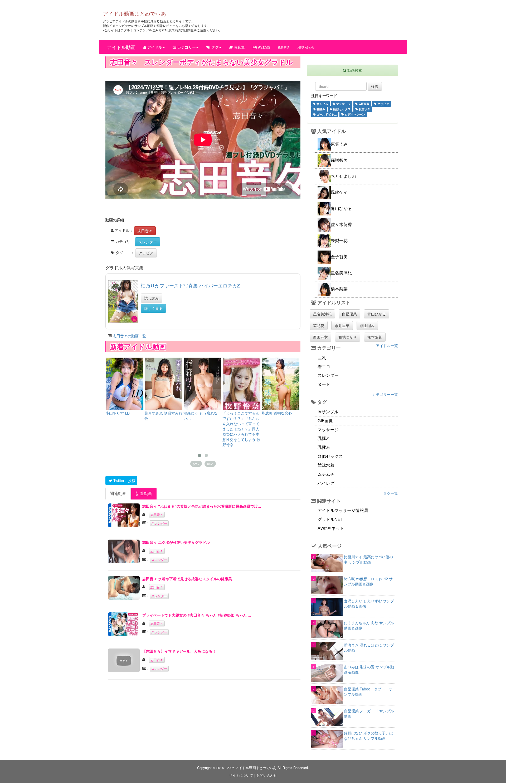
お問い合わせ (306, 47)
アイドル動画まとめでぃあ (134, 13)
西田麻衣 (320, 337)
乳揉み (320, 109)
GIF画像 (363, 104)
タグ (214, 47)
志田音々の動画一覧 (129, 335)
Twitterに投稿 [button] (123, 480)
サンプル (322, 104)
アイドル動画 (121, 47)
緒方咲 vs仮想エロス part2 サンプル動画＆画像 (368, 581)
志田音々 (145, 230)
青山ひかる (376, 313)
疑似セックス (341, 109)
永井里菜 (342, 325)
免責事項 (283, 47)
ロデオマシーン (354, 114)
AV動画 (263, 47)
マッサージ (343, 104)
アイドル (154, 47)
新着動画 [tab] (143, 493)
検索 (374, 86)
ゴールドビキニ (326, 114)
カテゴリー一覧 (385, 394)
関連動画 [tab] (118, 493)
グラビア (146, 253)
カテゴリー (186, 47)
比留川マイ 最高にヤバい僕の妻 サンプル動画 (368, 559)
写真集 (239, 47)
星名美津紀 (322, 313)
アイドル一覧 (387, 345)
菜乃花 (318, 325)
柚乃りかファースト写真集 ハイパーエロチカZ (190, 285)
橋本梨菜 (374, 337)
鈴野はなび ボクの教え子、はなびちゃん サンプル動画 (368, 735)
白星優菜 (349, 313)
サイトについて (241, 775)
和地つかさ (347, 337)
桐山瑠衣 (367, 325)
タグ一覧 (390, 493)
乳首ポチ (364, 109)
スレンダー (147, 241)
